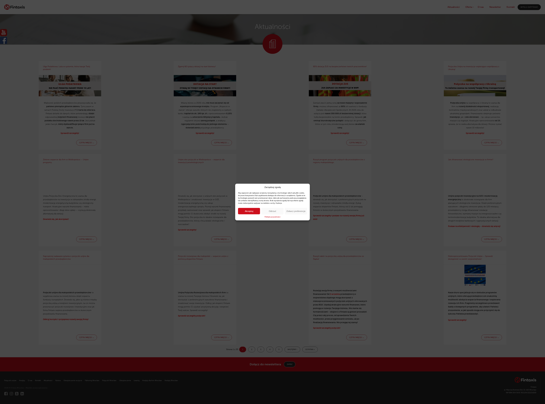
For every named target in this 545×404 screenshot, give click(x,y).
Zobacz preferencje (295, 211)
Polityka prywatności (272, 217)
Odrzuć (272, 211)
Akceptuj (249, 211)
